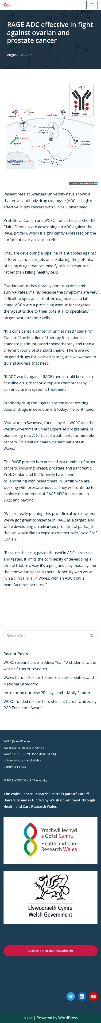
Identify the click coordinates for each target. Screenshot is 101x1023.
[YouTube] (93, 996)
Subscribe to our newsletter (50, 950)
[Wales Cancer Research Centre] (7, 5)
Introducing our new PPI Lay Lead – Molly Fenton (47, 692)
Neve (28, 1017)
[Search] (92, 635)
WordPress (68, 1017)
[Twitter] (70, 996)
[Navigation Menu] (91, 5)
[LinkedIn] (82, 996)
